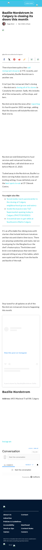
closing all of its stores (26, 87)
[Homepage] (8, 506)
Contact (24, 515)
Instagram (6, 441)
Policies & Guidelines (12, 522)
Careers (24, 532)
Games (6, 532)
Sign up (36, 448)
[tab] (8, 465)
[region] (21, 463)
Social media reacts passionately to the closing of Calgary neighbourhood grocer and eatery (22, 202)
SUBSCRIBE (29, 3)
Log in (30, 448)
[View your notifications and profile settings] (37, 465)
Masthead (25, 525)
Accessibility (8, 525)
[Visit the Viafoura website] (35, 477)
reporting (35, 104)
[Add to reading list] (38, 59)
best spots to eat (13, 183)
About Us (7, 515)
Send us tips (8, 528)
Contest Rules (27, 528)
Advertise (7, 518)
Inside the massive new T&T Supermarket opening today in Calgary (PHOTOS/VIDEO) (20, 212)
